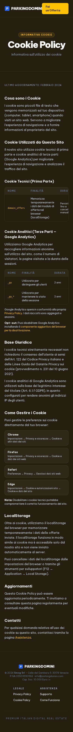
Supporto (46, 694)
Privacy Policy (13, 313)
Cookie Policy (21, 700)
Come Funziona (50, 700)
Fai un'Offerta (53, 8)
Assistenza (23, 637)
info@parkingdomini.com (49, 676)
